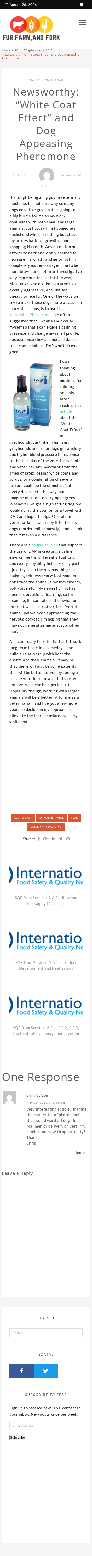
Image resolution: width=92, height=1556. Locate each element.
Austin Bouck (22, 175)
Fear (74, 817)
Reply (80, 1152)
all (31, 79)
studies (51, 545)
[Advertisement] (47, 761)
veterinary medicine (46, 826)
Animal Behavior (51, 817)
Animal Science (49, 79)
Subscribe (17, 1437)
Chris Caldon (37, 1095)
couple (38, 545)
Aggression (22, 817)
